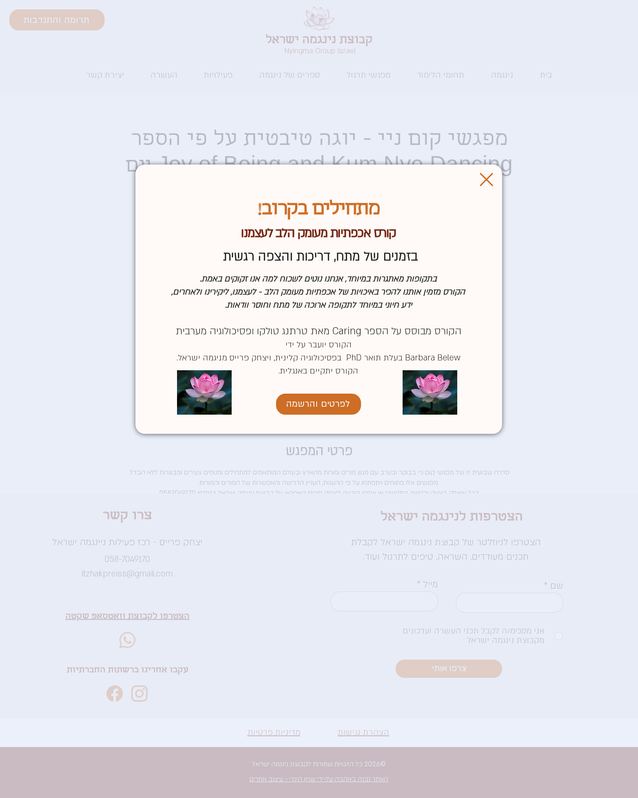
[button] (486, 179)
